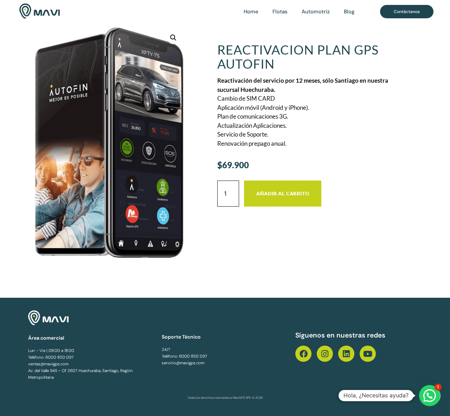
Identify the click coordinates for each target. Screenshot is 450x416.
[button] (173, 37)
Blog (349, 11)
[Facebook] (303, 354)
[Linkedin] (346, 354)
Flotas (280, 11)
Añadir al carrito (282, 193)
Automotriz (316, 11)
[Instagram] (325, 354)
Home (251, 11)
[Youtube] (368, 354)
